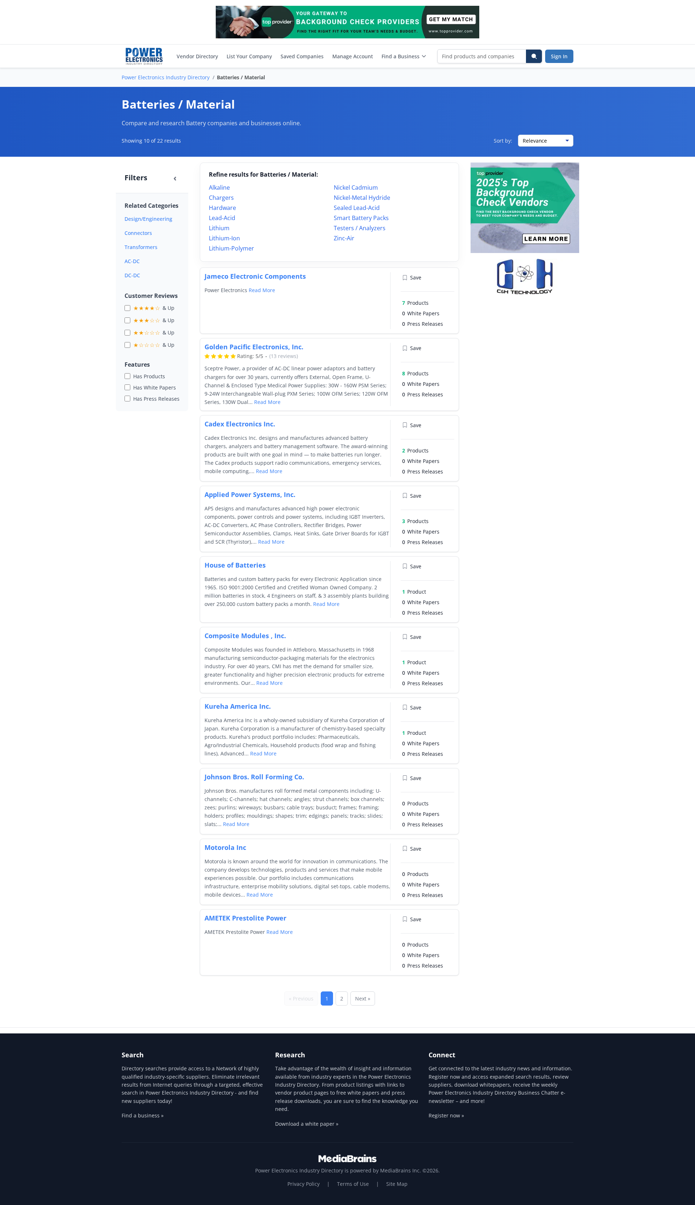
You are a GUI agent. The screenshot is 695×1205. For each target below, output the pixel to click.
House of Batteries (235, 565)
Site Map (397, 1183)
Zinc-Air (344, 238)
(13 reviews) (283, 356)
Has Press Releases (156, 398)
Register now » (446, 1115)
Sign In (559, 56)
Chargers (221, 198)
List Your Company (249, 56)
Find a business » (143, 1115)
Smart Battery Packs (361, 218)
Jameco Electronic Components (255, 276)
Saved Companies (302, 56)
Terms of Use (353, 1183)
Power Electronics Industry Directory (166, 77)
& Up (153, 308)
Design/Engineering (148, 218)
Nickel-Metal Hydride (362, 198)
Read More (262, 290)
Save (415, 277)
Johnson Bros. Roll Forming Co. (254, 776)
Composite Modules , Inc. (245, 635)
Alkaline (219, 187)
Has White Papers (154, 387)
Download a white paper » (306, 1123)
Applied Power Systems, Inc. (250, 494)
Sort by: (503, 140)
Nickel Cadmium (356, 187)
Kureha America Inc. (238, 706)
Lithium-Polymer (231, 248)
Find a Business (401, 56)
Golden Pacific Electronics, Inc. (254, 346)
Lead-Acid (222, 218)
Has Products (149, 376)
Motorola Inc (225, 847)
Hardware (222, 208)
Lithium (219, 228)
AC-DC (132, 261)
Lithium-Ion (224, 238)
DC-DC (132, 275)
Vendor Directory (197, 56)
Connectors (138, 232)
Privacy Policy (303, 1183)
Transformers (141, 247)
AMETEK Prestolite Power (245, 918)
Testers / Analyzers (360, 228)
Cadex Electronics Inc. (240, 424)
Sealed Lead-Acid (357, 208)
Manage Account (352, 56)
